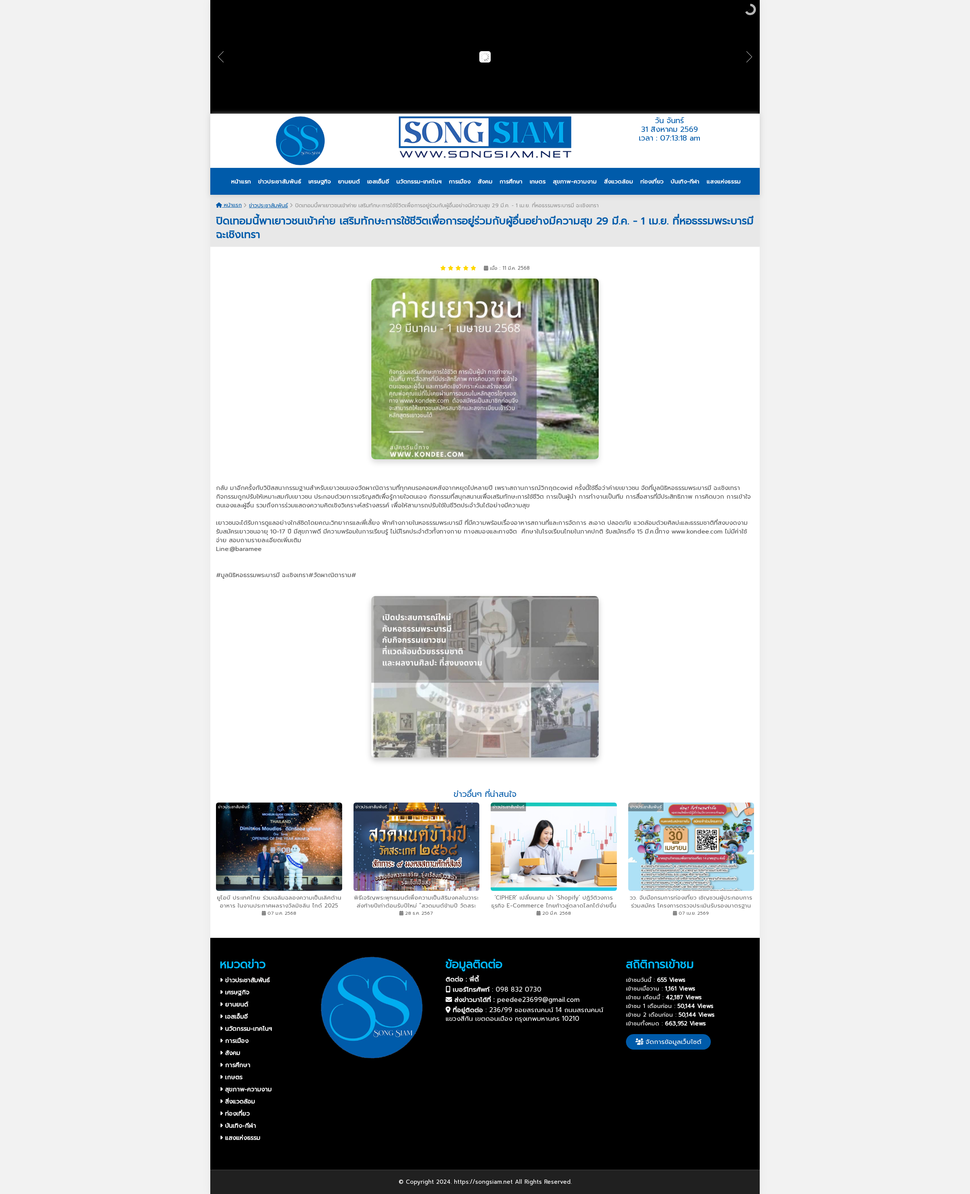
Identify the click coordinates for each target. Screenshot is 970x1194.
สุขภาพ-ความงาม (247, 1089)
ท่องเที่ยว (236, 1113)
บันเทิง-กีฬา (239, 1125)
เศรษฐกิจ (236, 992)
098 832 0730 (518, 989)
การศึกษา (236, 1065)
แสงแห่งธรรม (241, 1137)
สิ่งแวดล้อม (239, 1101)
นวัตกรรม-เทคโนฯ (247, 1028)
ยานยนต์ (235, 1004)
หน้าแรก (232, 205)
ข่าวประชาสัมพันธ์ (268, 206)
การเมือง (236, 1040)
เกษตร (232, 1077)
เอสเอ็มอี (235, 1016)
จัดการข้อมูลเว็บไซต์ (672, 1042)
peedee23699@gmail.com (538, 1000)
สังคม (231, 1053)
